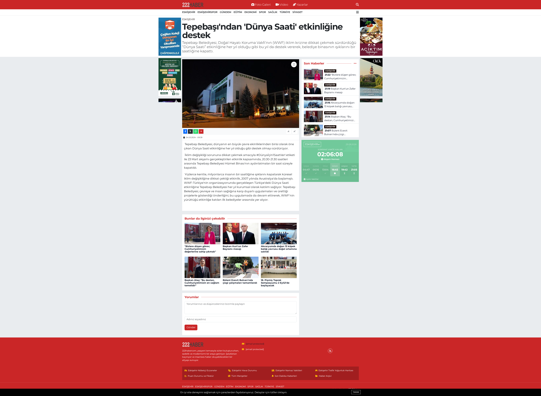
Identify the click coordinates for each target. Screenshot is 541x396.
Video (284, 4)
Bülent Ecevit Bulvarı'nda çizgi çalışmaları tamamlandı (240, 281)
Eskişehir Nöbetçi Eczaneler (202, 370)
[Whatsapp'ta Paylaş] (195, 131)
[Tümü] (355, 63)
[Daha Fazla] (201, 131)
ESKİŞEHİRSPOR (207, 12)
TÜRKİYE (285, 12)
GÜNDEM (225, 12)
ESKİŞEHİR (188, 12)
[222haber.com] (192, 5)
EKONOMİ (250, 12)
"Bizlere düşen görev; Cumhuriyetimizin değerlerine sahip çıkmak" (200, 249)
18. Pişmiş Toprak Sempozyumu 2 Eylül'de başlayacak (275, 283)
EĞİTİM (238, 12)
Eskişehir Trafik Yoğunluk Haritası (336, 370)
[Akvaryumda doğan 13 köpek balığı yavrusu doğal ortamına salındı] (279, 233)
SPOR (262, 12)
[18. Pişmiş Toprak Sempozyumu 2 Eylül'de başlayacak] (279, 267)
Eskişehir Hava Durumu (244, 370)
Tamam (356, 392)
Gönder (191, 327)
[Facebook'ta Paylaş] (185, 131)
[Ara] (357, 4)
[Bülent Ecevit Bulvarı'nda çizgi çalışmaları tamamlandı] (241, 267)
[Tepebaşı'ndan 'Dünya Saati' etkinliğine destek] (240, 93)
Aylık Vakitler (312, 179)
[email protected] (255, 344)
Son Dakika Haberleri (286, 376)
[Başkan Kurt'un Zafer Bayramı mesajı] (241, 233)
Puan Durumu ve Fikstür (201, 376)
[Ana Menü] (357, 12)
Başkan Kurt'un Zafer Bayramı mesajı (235, 247)
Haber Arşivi (325, 376)
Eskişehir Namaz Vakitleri (289, 370)
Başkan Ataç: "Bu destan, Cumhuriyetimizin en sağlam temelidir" (202, 283)
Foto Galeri (263, 4)
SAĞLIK (272, 12)
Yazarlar (302, 4)
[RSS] (330, 350)
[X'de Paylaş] (190, 131)
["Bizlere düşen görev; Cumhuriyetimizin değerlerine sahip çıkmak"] (202, 233)
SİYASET (297, 12)
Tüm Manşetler (239, 376)
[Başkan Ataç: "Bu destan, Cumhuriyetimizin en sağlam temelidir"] (202, 267)
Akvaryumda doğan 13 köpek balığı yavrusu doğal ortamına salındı (279, 249)
